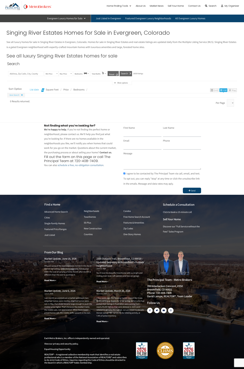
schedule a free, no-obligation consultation (81, 165)
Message (127, 153)
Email (126, 140)
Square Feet (52, 89)
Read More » (50, 280)
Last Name (168, 127)
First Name (129, 127)
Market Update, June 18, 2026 (60, 258)
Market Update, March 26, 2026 (113, 290)
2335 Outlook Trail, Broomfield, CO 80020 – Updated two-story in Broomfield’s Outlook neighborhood (120, 262)
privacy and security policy (65, 343)
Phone (166, 140)
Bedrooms (78, 89)
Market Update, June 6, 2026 (59, 290)
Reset (112, 74)
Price (66, 89)
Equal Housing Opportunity (57, 349)
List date (34, 89)
